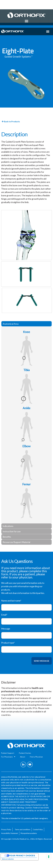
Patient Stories (25, 753)
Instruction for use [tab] (12, 531)
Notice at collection (8, 859)
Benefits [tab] (7, 536)
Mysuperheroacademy (29, 833)
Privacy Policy (6, 830)
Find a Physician (36, 757)
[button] (26, 21)
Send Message (41, 661)
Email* (4, 614)
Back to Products (12, 121)
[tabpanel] (26, 424)
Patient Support (7, 753)
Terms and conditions (22, 830)
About (22, 757)
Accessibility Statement (9, 833)
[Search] (33, 2)
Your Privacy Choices (22, 855)
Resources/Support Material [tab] (16, 542)
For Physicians (7, 757)
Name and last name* (11, 600)
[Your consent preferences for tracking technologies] (48, 856)
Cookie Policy (38, 830)
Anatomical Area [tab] (10, 323)
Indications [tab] (8, 526)
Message (5, 628)
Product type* (8, 642)
